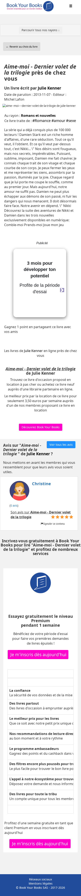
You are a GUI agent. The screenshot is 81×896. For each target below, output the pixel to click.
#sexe (71, 120)
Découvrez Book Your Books (41, 427)
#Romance (41, 120)
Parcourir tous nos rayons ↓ (41, 30)
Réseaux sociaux (40, 879)
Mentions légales (41, 883)
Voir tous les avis (61, 445)
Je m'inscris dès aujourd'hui (38, 654)
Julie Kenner (49, 88)
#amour (58, 120)
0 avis (13, 505)
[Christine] (30, 492)
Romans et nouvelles (38, 115)
